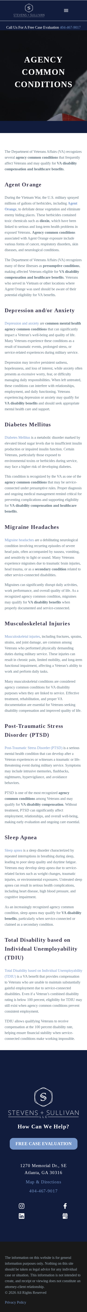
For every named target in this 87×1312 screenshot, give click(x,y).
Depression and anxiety (22, 323)
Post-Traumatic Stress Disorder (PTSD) (33, 748)
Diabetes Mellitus (17, 437)
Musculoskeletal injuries (22, 636)
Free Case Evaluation (44, 1143)
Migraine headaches (19, 540)
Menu (66, 10)
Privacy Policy (15, 1302)
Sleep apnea (13, 850)
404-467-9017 (70, 27)
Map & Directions (43, 1181)
